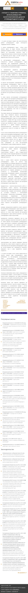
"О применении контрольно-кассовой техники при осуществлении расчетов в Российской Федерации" (14, 325)
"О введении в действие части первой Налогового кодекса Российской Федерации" (14, 434)
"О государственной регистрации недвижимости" (13, 350)
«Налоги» (23, 587)
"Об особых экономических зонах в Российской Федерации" (13, 407)
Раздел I (20, 25)
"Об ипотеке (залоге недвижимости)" (13, 391)
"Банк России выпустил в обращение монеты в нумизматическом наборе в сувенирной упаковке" (14, 454)
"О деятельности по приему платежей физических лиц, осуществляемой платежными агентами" (14, 333)
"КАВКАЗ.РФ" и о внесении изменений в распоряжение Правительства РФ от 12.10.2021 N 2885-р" (14, 513)
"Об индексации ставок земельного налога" (14, 445)
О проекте (8, 591)
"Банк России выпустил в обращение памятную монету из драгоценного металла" (13, 460)
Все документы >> (22, 572)
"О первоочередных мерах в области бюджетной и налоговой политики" (14, 427)
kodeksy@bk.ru (16, 589)
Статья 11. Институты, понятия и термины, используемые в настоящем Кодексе (6, 303)
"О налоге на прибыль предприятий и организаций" (13, 440)
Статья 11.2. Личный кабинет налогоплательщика (21, 301)
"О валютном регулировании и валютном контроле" (14, 367)
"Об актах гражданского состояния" (13, 356)
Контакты (3, 591)
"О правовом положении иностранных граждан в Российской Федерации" (13, 373)
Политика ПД (15, 591)
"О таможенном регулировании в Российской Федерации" (13, 362)
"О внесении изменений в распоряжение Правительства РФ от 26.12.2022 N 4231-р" (14, 504)
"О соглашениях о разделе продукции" (13, 385)
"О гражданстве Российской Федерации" (14, 413)
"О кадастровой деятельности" (13, 379)
